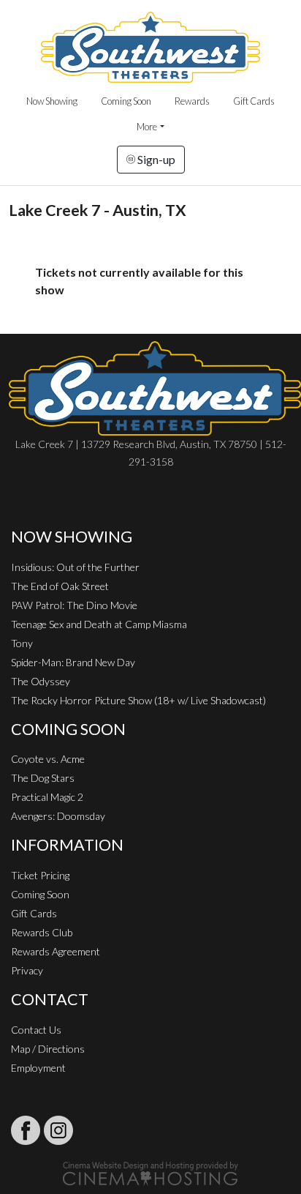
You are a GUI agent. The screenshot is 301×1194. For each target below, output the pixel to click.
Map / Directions (48, 1048)
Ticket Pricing (40, 875)
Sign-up (155, 159)
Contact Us (36, 1029)
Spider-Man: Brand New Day (73, 662)
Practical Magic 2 (47, 797)
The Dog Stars (43, 778)
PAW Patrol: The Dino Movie (74, 605)
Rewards (192, 101)
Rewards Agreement (55, 951)
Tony (22, 643)
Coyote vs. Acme (48, 759)
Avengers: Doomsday (58, 816)
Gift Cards (254, 101)
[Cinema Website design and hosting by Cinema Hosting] (150, 1172)
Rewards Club (41, 932)
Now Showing (51, 101)
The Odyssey (40, 681)
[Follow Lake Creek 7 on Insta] (58, 1130)
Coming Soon (126, 101)
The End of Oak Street (60, 586)
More (147, 127)
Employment (38, 1067)
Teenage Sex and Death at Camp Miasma (99, 624)
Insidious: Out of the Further (75, 567)
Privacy (27, 970)
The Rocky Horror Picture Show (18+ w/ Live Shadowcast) (138, 700)
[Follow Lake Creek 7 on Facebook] (25, 1130)
